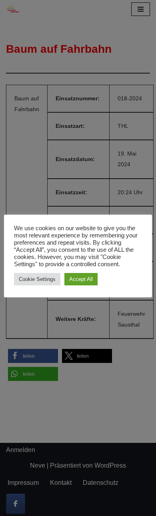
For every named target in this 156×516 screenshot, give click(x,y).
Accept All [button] (81, 279)
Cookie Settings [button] (37, 279)
